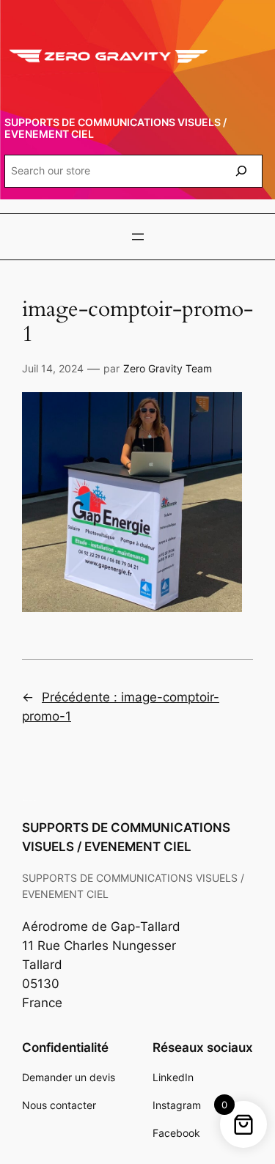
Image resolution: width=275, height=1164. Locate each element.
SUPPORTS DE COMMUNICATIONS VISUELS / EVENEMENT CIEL (115, 128)
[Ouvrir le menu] (138, 237)
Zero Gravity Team (167, 368)
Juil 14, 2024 (53, 368)
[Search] (241, 171)
